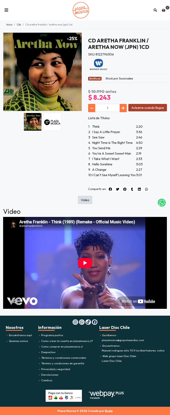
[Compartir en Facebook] (110, 189)
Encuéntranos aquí (20, 335)
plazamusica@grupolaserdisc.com (123, 340)
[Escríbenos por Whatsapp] (162, 202)
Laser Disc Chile (112, 360)
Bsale (109, 411)
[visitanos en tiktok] (88, 322)
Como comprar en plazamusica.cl (62, 346)
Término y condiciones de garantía (62, 363)
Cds (19, 24)
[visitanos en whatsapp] (82, 322)
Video (85, 200)
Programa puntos (52, 335)
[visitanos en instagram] (75, 322)
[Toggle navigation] (6, 10)
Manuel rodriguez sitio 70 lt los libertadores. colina (133, 350)
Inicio (9, 24)
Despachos (48, 352)
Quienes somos (18, 341)
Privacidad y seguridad (55, 369)
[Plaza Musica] (80, 10)
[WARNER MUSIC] (98, 64)
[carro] (163, 10)
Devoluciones (49, 374)
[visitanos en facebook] (94, 322)
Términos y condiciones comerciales (63, 357)
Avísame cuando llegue (147, 108)
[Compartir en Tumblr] (132, 189)
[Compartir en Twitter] (117, 189)
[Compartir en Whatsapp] (146, 189)
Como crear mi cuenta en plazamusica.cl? (67, 341)
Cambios (46, 380)
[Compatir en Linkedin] (139, 189)
